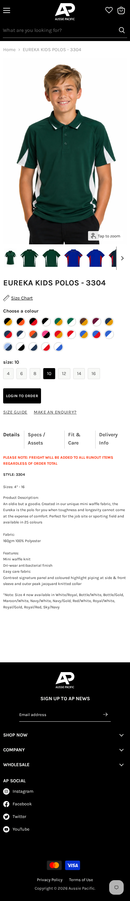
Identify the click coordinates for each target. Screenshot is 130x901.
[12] (65, 381)
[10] (50, 381)
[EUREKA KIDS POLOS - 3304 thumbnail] (10, 258)
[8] (36, 381)
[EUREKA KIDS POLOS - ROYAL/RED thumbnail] (73, 258)
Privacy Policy (49, 879)
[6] (22, 381)
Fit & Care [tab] (74, 439)
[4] (9, 381)
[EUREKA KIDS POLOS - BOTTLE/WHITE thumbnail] (29, 258)
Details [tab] (11, 435)
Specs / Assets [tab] (36, 439)
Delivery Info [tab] (108, 439)
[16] (95, 381)
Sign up (106, 714)
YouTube (21, 829)
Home (9, 49)
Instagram (23, 791)
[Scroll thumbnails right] (121, 258)
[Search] (121, 30)
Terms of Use (81, 879)
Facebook (22, 804)
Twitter (19, 816)
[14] (80, 381)
